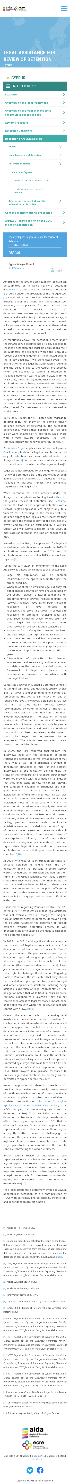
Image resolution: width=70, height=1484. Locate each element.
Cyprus (18, 77)
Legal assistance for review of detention (28, 191)
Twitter (30, 1470)
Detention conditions (20, 163)
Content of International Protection (28, 212)
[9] (25, 700)
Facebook (40, 1470)
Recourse (14, 289)
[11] (20, 900)
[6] (64, 464)
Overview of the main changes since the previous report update (28, 112)
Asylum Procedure (16, 122)
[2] (36, 317)
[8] (64, 569)
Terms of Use (35, 1459)
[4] (62, 441)
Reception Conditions (19, 130)
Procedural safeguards (21, 172)
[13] (31, 1008)
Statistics (11, 94)
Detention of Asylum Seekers (23, 138)
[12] (32, 934)
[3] (17, 391)
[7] (15, 559)
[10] (19, 854)
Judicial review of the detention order (31, 180)
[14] (43, 1075)
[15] (28, 1113)
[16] (23, 1183)
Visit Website (14, 268)
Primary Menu (64, 8)
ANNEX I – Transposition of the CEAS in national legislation (28, 222)
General (12, 146)
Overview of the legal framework (26, 102)
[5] (21, 460)
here (59, 1256)
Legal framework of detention (24, 155)
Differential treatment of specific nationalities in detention (26, 203)
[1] (5, 297)
